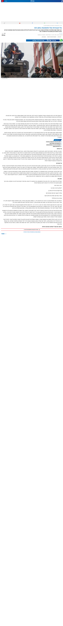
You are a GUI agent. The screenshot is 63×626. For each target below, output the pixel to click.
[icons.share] (1, 1)
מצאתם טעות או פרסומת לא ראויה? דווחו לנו (31, 231)
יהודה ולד (58, 36)
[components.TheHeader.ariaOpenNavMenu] (53, 1)
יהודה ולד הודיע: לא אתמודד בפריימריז (52, 141)
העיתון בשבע (56, 25)
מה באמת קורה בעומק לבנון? (54, 143)
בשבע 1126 (43, 36)
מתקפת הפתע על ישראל (50, 36)
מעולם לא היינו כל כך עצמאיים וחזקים (52, 144)
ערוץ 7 (60, 25)
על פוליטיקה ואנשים (56, 146)
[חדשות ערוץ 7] (31, 1)
